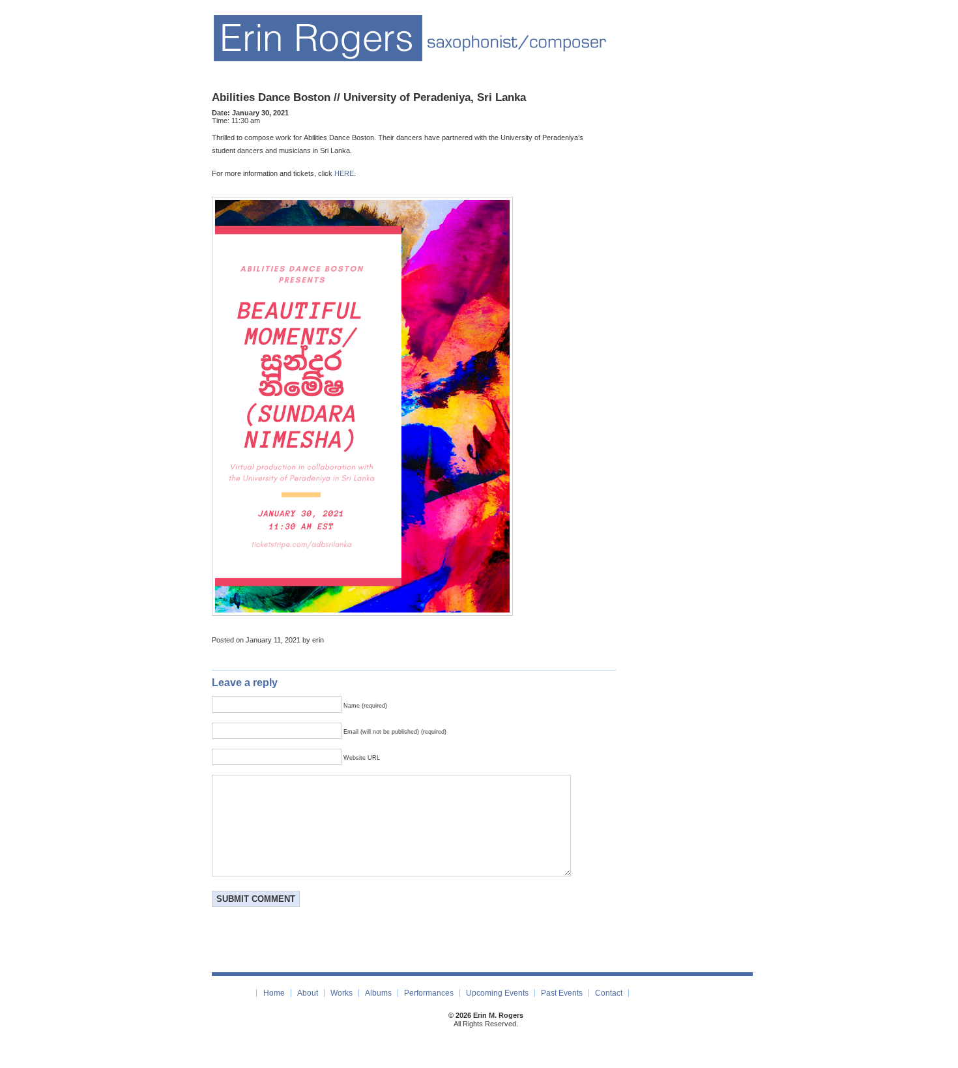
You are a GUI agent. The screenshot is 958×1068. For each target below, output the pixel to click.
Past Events (562, 993)
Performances (429, 993)
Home (274, 993)
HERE (344, 173)
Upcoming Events (497, 993)
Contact (608, 993)
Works (341, 993)
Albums (378, 993)
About (307, 993)
